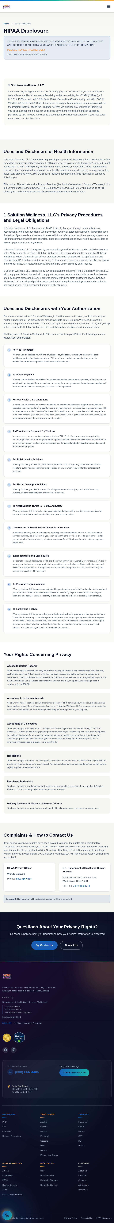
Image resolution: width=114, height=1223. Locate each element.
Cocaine (44, 1141)
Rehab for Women (49, 1180)
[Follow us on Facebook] (5, 1050)
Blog (42, 1171)
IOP (4, 1126)
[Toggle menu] (109, 6)
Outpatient (7, 1131)
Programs (8, 1114)
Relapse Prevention (11, 1136)
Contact (82, 1180)
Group (81, 1126)
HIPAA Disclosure (103, 1218)
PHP (4, 1122)
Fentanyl (44, 1136)
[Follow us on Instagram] (14, 1050)
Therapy (83, 1114)
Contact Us (46, 945)
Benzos (43, 1150)
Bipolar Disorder (10, 1185)
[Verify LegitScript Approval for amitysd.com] (19, 1037)
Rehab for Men (47, 1175)
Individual (82, 1122)
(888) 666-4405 (27, 1072)
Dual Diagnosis (12, 1163)
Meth (42, 1145)
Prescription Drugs (49, 1155)
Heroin (43, 1131)
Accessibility (86, 1218)
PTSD (5, 1180)
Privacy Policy (70, 1218)
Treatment (47, 1114)
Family (81, 1131)
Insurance (83, 1190)
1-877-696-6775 (81, 886)
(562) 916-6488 (23, 878)
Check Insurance (72, 1072)
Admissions (83, 1185)
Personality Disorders (12, 1194)
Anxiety (5, 1171)
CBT (80, 1136)
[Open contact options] (7, 1215)
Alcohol (43, 1122)
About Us (82, 1171)
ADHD (5, 1190)
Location (82, 1175)
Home (6, 24)
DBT (80, 1141)
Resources (47, 1163)
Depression (7, 1175)
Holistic (81, 1145)
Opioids (44, 1126)
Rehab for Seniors (48, 1185)
